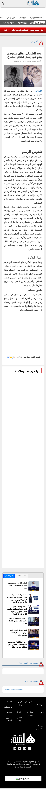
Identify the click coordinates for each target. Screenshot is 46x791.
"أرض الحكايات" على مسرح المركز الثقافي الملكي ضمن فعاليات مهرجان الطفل (17, 644)
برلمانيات (8, 707)
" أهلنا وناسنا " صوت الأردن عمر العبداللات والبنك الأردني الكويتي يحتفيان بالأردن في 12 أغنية (17, 598)
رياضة (9, 712)
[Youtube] (24, 748)
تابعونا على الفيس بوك (28, 663)
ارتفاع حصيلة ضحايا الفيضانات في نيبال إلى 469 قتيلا (24, 30)
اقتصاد (9, 702)
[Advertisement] (23, 332)
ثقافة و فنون (19, 718)
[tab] (9, 576)
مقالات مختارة (30, 713)
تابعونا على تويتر (31, 681)
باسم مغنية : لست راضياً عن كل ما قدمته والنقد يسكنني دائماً (18, 632)
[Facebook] (14, 748)
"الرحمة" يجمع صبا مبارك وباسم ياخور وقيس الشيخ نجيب (18, 620)
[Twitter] (19, 748)
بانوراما (41, 712)
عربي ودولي (11, 17)
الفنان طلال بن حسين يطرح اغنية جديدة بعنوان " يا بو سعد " (17, 585)
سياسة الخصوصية (39, 727)
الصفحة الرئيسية (40, 703)
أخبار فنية (34, 42)
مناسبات (18, 712)
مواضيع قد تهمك (29, 370)
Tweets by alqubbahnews (13, 689)
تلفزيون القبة (9, 718)
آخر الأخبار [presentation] (9, 576)
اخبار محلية (28, 702)
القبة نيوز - (37, 91)
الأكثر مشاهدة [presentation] (21, 576)
